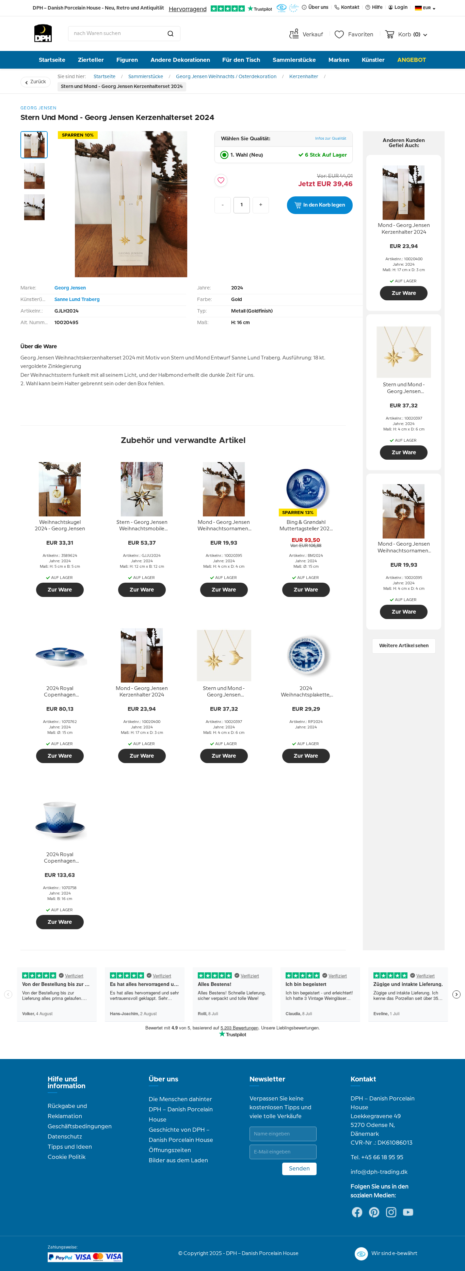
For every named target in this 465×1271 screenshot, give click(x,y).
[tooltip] (60, 525)
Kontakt (363, 1079)
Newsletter (267, 1079)
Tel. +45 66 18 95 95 (377, 1157)
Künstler (373, 60)
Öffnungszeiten (170, 1150)
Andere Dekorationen (180, 60)
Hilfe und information (66, 1083)
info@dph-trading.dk (379, 1172)
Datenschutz (65, 1137)
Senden (299, 1168)
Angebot (411, 60)
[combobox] (124, 33)
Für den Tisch (241, 60)
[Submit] (170, 33)
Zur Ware (60, 590)
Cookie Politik (66, 1157)
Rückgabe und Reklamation (67, 1111)
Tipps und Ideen (70, 1147)
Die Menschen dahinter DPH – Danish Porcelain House (181, 1110)
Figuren (127, 60)
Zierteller (91, 60)
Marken (338, 60)
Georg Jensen (70, 288)
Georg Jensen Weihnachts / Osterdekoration (226, 76)
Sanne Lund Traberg (77, 299)
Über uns (163, 1079)
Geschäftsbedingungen (80, 1126)
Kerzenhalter (303, 76)
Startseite (52, 60)
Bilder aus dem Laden (178, 1160)
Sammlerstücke (294, 60)
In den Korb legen (324, 205)
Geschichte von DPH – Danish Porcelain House (181, 1135)
